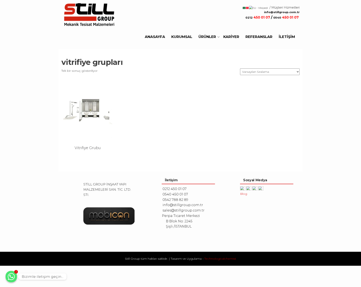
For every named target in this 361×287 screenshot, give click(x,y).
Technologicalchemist (220, 259)
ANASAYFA (155, 37)
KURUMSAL (181, 37)
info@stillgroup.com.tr (282, 12)
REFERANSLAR (258, 37)
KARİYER (231, 37)
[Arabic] (244, 7)
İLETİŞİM (287, 37)
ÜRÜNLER (207, 37)
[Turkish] (247, 7)
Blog (243, 194)
